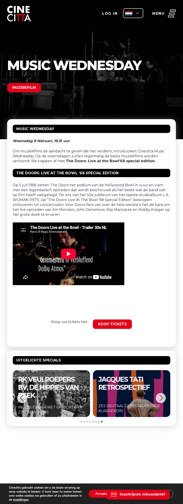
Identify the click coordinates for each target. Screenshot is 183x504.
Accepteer (102, 494)
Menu (158, 13)
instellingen (21, 500)
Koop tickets (112, 324)
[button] (22, 398)
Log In (109, 13)
